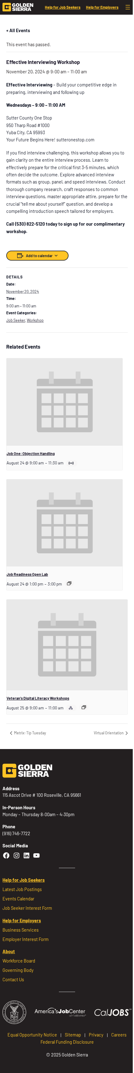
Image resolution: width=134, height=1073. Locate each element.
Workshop (35, 320)
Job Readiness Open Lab (27, 574)
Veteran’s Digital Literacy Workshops (38, 698)
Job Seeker (15, 320)
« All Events (18, 30)
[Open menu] (128, 7)
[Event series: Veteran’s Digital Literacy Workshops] (84, 707)
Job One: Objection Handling (31, 453)
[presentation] (64, 401)
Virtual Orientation (109, 733)
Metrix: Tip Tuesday (29, 733)
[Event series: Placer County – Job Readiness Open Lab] (69, 583)
